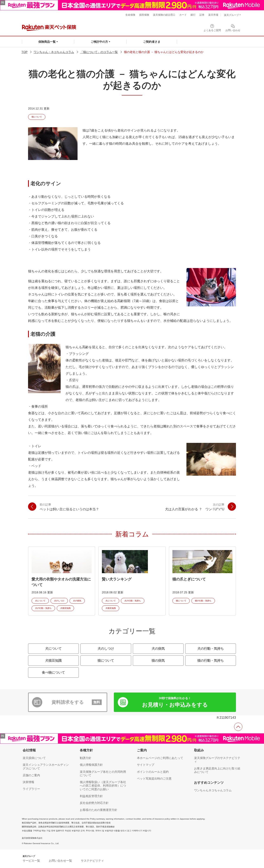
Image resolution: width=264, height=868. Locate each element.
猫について (37, 117)
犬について (40, 601)
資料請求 (76, 702)
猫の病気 (158, 660)
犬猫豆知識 (65, 608)
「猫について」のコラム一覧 (99, 52)
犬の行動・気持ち (43, 608)
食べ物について (53, 672)
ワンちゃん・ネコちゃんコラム (54, 52)
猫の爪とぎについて (189, 579)
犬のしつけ (59, 601)
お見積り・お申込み (175, 702)
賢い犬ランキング (117, 579)
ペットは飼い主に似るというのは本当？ (69, 507)
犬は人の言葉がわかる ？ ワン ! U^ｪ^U (194, 507)
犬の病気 (77, 601)
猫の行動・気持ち (203, 601)
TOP (24, 52)
